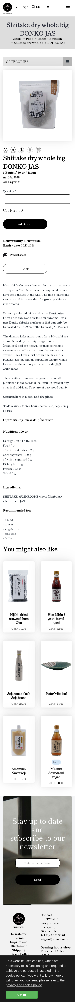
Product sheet (18, 254)
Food (29, 38)
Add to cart (25, 224)
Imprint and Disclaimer (19, 944)
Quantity (9, 191)
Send (37, 880)
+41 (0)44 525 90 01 (53, 935)
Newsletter (19, 934)
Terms (19, 938)
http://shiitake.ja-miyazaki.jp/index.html (28, 420)
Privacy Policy (18, 954)
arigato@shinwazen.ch (55, 939)
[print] (5, 255)
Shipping (18, 950)
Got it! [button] (21, 994)
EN (38, 7)
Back (25, 269)
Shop (17, 38)
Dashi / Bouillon (50, 38)
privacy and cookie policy (24, 985)
